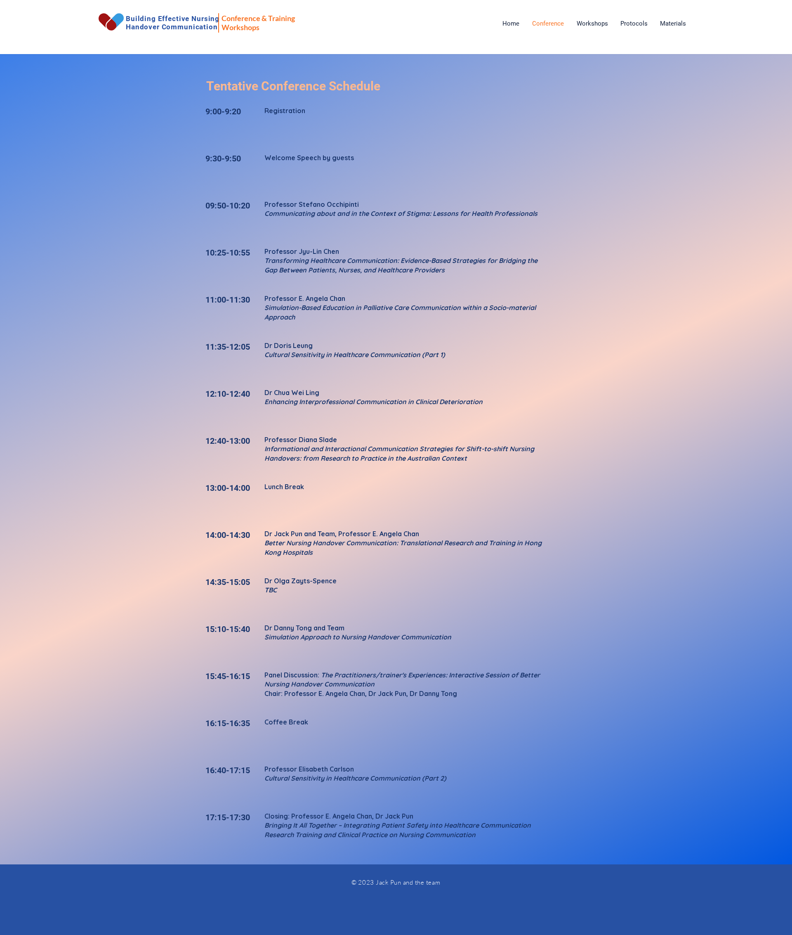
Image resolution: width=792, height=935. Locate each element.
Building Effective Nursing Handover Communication (172, 22)
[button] (592, 23)
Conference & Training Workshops (258, 23)
